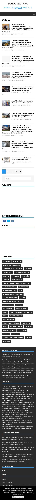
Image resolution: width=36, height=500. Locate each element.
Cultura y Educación (22, 272)
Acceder (4, 479)
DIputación (15, 276)
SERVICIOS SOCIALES (9, 330)
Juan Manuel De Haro (17, 34)
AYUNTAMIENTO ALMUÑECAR (11, 265)
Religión (13, 327)
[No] (34, 493)
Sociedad (6, 334)
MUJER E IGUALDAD (21, 308)
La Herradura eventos (10, 298)
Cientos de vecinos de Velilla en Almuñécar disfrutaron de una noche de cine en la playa (22, 88)
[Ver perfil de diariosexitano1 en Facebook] (2, 470)
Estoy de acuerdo (18, 497)
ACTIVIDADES (7, 261)
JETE (20, 290)
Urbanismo (6, 341)
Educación (25, 276)
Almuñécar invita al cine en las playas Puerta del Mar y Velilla (22, 102)
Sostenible (15, 334)
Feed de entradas (7, 482)
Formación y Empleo (9, 287)
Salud (20, 327)
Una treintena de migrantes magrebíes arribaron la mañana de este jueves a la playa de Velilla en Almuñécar (23, 75)
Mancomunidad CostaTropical (13, 301)
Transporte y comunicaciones (13, 337)
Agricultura (17, 261)
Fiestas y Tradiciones (23, 283)
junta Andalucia (8, 294)
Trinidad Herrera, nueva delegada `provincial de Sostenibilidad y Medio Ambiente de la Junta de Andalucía (18, 449)
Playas (5, 327)
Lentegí (22, 298)
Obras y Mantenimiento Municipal (21, 312)
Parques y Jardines (16, 316)
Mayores (19, 305)
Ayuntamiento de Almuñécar (12, 269)
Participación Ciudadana (11, 323)
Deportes (6, 276)
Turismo (28, 337)
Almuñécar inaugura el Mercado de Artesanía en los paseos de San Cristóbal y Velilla (23, 115)
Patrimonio (26, 323)
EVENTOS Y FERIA (17, 280)
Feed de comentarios (8, 485)
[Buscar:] (18, 178)
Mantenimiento (8, 305)
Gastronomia (23, 287)
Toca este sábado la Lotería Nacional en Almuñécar (21, 159)
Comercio (28, 269)
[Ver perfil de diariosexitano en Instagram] (7, 470)
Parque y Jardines (8, 319)
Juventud (19, 294)
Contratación (7, 272)
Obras (5, 312)
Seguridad (28, 327)
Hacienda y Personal (10, 290)
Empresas (6, 280)
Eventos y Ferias (8, 283)
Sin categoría (21, 330)
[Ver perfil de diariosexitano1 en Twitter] (5, 470)
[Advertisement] (18, 201)
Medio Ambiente (8, 308)
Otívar (5, 316)
